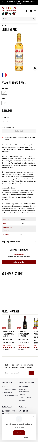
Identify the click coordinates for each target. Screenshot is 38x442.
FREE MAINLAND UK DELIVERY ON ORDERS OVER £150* (18, 3)
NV (4, 92)
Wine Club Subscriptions (24, 390)
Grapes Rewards (25, 397)
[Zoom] (35, 68)
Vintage (5, 88)
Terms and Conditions (10, 395)
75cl (5, 103)
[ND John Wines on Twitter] (27, 411)
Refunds (22, 400)
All (17, 311)
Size (3, 99)
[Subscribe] (31, 373)
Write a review (19, 262)
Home (4, 25)
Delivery (22, 394)
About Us (5, 386)
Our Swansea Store (9, 389)
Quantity (5, 117)
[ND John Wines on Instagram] (20, 411)
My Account (23, 386)
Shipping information (11, 242)
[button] (8, 347)
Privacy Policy (7, 392)
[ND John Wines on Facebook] (24, 411)
